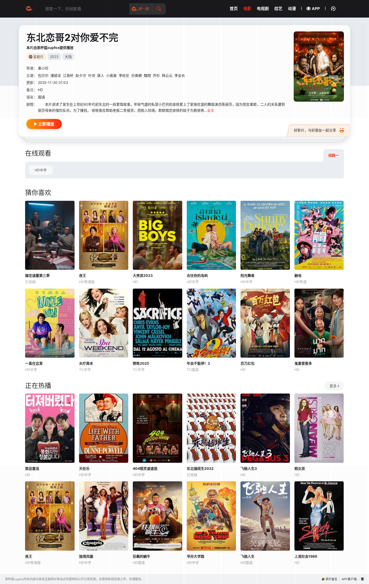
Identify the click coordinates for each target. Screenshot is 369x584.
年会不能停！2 (198, 363)
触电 (297, 275)
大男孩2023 (143, 275)
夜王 (82, 275)
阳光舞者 (247, 275)
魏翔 (147, 75)
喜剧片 (38, 56)
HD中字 (41, 170)
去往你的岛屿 (197, 275)
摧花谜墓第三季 (37, 275)
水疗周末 (86, 363)
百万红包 (247, 363)
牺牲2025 (141, 363)
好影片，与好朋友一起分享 (315, 130)
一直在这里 (34, 363)
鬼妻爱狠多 (303, 363)
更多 (333, 386)
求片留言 (331, 579)
